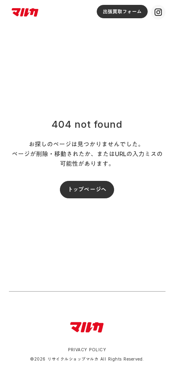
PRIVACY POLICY (87, 349)
